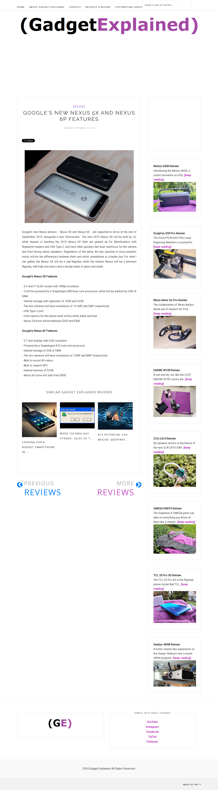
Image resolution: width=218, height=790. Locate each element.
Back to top (191, 784)
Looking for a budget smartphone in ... (38, 447)
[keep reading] (162, 246)
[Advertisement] (102, 72)
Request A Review (98, 7)
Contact (75, 7)
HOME (21, 7)
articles (79, 106)
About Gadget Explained (47, 7)
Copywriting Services (130, 7)
